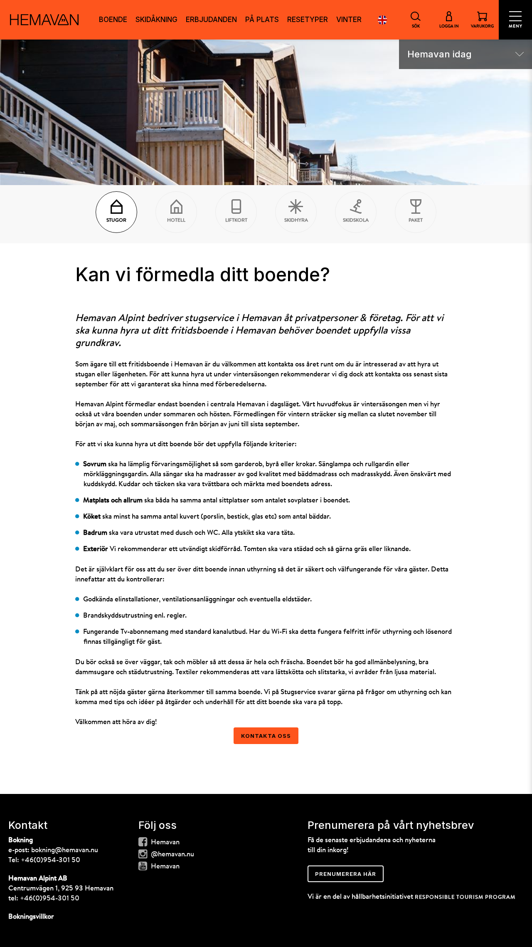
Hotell (176, 220)
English (382, 20)
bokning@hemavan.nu (64, 850)
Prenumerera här (345, 873)
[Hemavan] (44, 19)
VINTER (349, 19)
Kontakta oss (266, 735)
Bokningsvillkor (31, 916)
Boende (113, 19)
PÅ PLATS (262, 19)
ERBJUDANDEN (211, 19)
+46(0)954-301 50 (50, 860)
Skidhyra (296, 220)
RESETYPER (307, 19)
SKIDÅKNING (156, 19)
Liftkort (236, 220)
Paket (416, 220)
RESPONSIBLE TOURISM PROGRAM (465, 897)
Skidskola (356, 220)
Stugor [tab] (116, 220)
